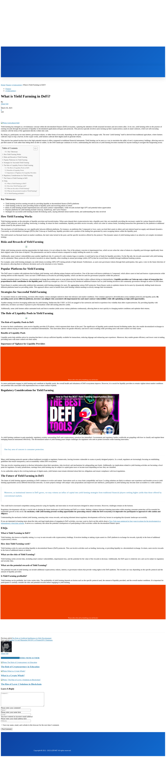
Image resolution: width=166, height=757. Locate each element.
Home (3, 85)
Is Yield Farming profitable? (15, 193)
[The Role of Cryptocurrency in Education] (19, 662)
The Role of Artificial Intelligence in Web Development (31, 638)
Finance (8, 85)
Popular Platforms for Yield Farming (15, 160)
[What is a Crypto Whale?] (13, 671)
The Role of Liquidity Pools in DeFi (18, 168)
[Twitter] (111, 50)
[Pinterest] (21, 115)
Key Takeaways (13, 152)
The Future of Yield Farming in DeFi (16, 178)
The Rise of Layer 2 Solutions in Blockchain (21, 684)
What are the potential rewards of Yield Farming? (22, 191)
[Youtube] (115, 50)
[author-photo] (6, 651)
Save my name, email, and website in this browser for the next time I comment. (31, 725)
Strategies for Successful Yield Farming (16, 163)
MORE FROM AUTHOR (30, 658)
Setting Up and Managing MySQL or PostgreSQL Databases (31, 640)
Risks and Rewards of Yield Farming (15, 157)
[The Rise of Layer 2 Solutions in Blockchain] (21, 680)
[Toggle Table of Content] (34, 148)
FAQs (5, 181)
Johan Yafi (4, 104)
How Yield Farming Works (12, 154)
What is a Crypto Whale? (13, 675)
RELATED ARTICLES (10, 658)
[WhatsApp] (29, 115)
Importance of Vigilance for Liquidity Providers (21, 173)
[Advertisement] (76, 58)
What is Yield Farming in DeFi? (16, 183)
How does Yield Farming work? (16, 186)
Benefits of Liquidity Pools (15, 170)
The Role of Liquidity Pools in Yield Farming (18, 165)
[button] (37, 67)
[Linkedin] (108, 50)
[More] (37, 115)
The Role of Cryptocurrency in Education (20, 667)
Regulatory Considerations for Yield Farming (18, 175)
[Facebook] (104, 50)
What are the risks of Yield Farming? (18, 188)
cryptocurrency (17, 85)
